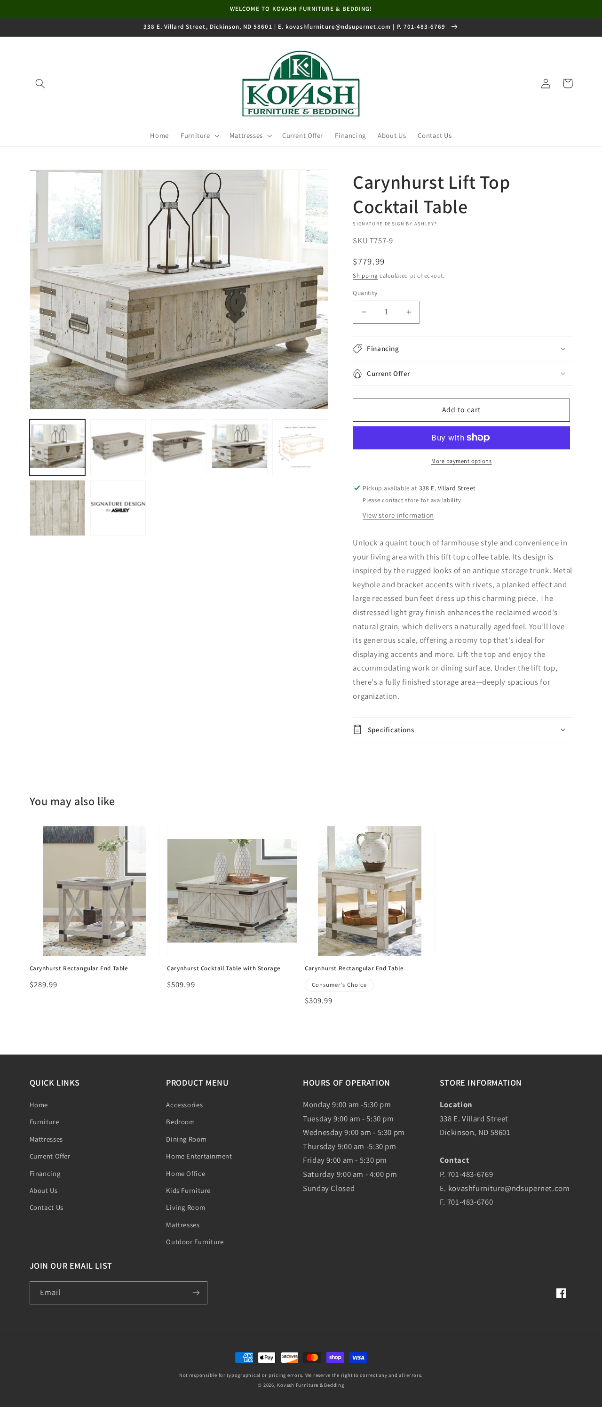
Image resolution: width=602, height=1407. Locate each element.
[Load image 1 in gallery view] (58, 447)
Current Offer (50, 1155)
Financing (45, 1173)
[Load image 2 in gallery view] (118, 447)
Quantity (365, 292)
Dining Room (186, 1139)
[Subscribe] (195, 1292)
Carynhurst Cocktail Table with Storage (224, 968)
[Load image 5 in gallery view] (300, 447)
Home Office (185, 1173)
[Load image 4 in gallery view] (240, 447)
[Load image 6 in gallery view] (58, 508)
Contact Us (46, 1207)
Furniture (44, 1121)
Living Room (185, 1207)
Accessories (184, 1104)
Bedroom (180, 1121)
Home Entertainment (199, 1155)
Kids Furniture (188, 1190)
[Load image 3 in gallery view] (179, 447)
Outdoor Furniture (195, 1241)
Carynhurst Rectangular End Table (79, 968)
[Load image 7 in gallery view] (118, 508)
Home (39, 1104)
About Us (44, 1190)
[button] (40, 83)
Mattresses (46, 1139)
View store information (398, 515)
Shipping (365, 276)
